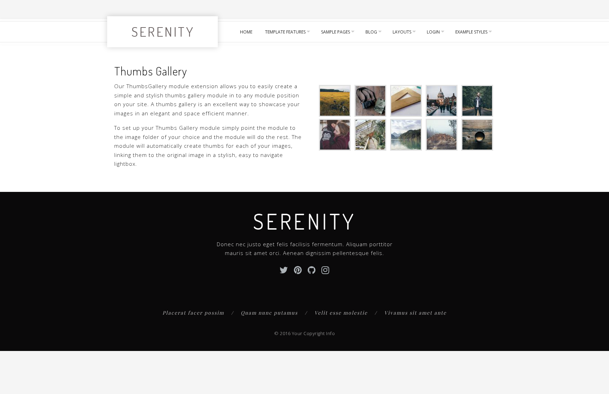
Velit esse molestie (341, 312)
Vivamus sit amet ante (415, 312)
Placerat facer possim (193, 312)
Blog (371, 32)
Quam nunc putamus (269, 312)
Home (246, 32)
